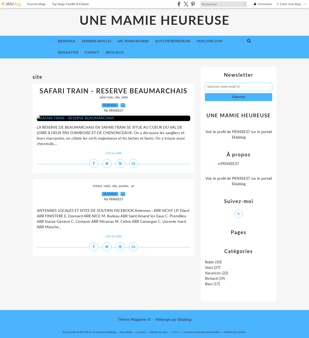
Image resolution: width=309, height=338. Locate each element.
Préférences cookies (235, 332)
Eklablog (184, 320)
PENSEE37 (241, 132)
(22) (216, 273)
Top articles (126, 332)
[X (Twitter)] (186, 4)
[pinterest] (192, 4)
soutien (123, 186)
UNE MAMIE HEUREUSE (154, 21)
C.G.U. (176, 332)
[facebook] (179, 4)
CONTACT (92, 52)
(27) (212, 268)
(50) (213, 262)
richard (97, 186)
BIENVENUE (66, 41)
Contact (141, 332)
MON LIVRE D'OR (209, 41)
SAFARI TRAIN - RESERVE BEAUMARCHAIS (114, 91)
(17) (212, 284)
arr (132, 186)
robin (107, 186)
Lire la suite (113, 153)
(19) (215, 279)
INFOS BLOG (115, 52)
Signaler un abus (158, 332)
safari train (106, 97)
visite (124, 97)
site (117, 97)
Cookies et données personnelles (202, 332)
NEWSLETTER (68, 52)
